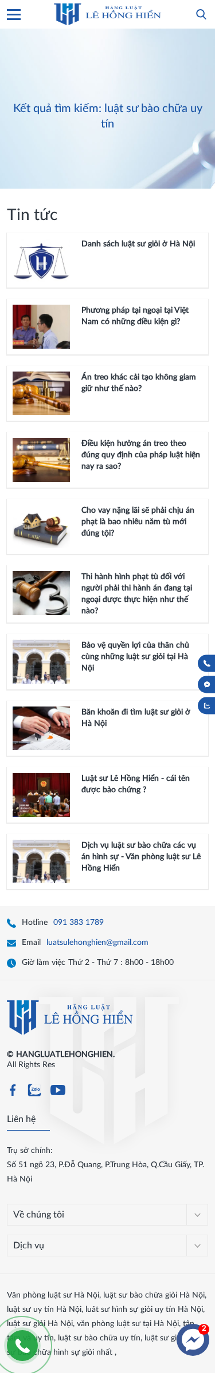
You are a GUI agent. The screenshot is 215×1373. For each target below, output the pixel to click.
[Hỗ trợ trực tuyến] (193, 1340)
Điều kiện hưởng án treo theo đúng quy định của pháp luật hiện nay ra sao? (140, 455)
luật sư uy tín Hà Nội (44, 1310)
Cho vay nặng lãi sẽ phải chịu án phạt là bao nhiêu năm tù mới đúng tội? (137, 521)
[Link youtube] (57, 1094)
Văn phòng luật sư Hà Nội (53, 1295)
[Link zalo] (34, 1094)
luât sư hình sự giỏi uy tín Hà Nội (144, 1310)
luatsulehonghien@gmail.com (97, 943)
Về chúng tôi (38, 1214)
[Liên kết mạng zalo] (207, 706)
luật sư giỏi (163, 1338)
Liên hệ (21, 1119)
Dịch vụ (28, 1245)
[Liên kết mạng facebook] (207, 684)
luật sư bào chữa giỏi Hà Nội (154, 1295)
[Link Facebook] (12, 1092)
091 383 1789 (78, 923)
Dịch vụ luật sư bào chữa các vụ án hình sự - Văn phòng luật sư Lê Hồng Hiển (141, 856)
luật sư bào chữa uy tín (99, 1338)
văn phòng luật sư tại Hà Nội (128, 1324)
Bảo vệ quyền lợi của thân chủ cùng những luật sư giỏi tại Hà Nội (135, 656)
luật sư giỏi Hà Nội (40, 1324)
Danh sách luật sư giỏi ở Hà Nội (138, 244)
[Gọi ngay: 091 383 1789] (207, 663)
